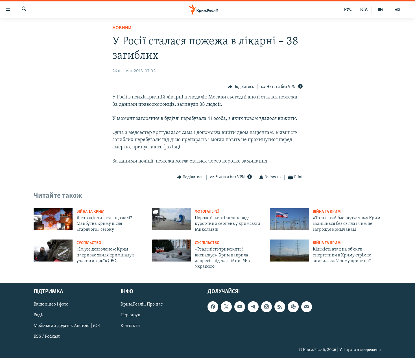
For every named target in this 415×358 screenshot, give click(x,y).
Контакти (130, 326)
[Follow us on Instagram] (266, 306)
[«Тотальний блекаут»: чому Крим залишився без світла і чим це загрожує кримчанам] (289, 219)
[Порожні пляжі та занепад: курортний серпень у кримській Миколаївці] (171, 219)
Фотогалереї (207, 212)
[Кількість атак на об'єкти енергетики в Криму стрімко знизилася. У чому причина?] (289, 251)
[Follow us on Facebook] (212, 306)
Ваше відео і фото (51, 304)
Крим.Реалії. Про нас (142, 304)
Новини (122, 28)
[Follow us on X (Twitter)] (226, 306)
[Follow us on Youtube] (239, 306)
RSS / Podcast (47, 336)
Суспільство (89, 243)
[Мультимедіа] (380, 10)
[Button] (241, 87)
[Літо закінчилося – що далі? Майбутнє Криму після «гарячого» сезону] (53, 219)
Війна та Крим (90, 212)
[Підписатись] (306, 306)
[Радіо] (397, 10)
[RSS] (279, 306)
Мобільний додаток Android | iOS (67, 326)
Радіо (39, 315)
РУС (348, 9)
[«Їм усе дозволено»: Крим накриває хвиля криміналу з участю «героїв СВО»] (53, 251)
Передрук (130, 315)
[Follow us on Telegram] (253, 306)
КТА (364, 9)
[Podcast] (293, 306)
